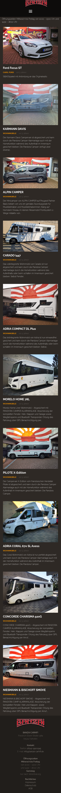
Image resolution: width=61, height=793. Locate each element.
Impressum (30, 782)
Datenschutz (30, 785)
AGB (30, 788)
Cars (5, 72)
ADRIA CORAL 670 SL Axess (21, 546)
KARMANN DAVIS (14, 129)
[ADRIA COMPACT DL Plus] (30, 304)
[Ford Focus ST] (30, 45)
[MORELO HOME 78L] (30, 374)
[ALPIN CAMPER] (30, 172)
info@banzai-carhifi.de (34, 751)
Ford (11, 72)
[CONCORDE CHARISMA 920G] (30, 592)
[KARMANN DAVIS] (30, 104)
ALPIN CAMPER (13, 192)
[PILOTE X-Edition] (30, 448)
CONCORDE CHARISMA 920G (22, 616)
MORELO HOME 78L (16, 399)
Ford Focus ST (12, 68)
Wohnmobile (9, 133)
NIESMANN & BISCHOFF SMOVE (24, 690)
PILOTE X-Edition (14, 472)
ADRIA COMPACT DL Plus (19, 328)
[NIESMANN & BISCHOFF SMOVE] (30, 665)
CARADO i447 (12, 255)
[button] (30, 11)
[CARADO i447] (30, 236)
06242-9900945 (34, 748)
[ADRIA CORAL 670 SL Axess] (30, 521)
